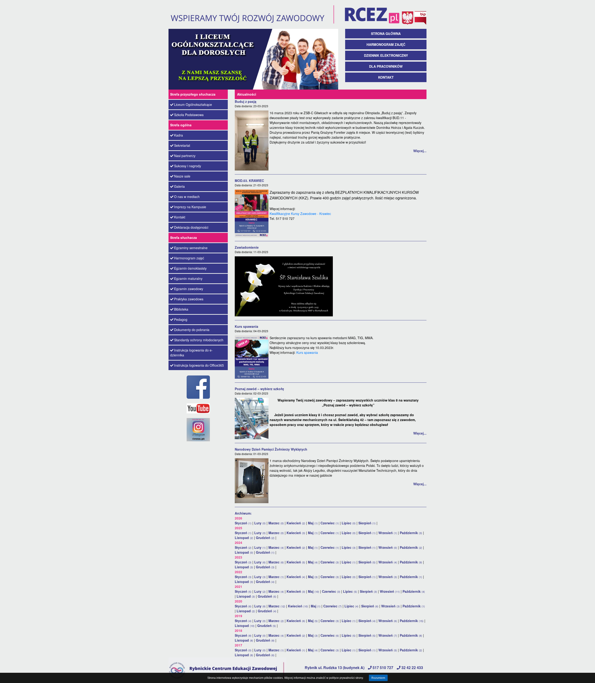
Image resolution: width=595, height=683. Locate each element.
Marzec (276, 523)
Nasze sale (182, 176)
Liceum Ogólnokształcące (193, 104)
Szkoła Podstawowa (189, 114)
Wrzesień (387, 532)
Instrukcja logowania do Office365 (199, 365)
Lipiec (349, 523)
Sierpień (367, 523)
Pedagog (180, 319)
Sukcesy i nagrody (187, 166)
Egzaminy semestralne (191, 247)
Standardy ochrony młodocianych (198, 340)
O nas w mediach (187, 196)
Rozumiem (378, 678)
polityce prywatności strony (346, 678)
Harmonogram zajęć (386, 44)
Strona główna (386, 33)
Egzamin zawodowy (188, 288)
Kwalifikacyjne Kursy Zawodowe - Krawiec (300, 213)
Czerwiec (330, 523)
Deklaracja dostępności (191, 227)
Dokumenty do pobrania (191, 329)
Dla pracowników (386, 66)
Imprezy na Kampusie (190, 206)
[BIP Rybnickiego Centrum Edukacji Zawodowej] (420, 14)
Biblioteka (181, 309)
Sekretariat (182, 145)
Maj (313, 523)
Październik (411, 532)
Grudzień (265, 537)
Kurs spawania (307, 352)
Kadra (178, 135)
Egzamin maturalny (188, 278)
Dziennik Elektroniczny (386, 55)
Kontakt (386, 77)
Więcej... (419, 150)
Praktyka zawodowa (188, 299)
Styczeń (243, 523)
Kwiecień (296, 523)
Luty (260, 523)
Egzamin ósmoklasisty (190, 268)
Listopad (244, 537)
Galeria (179, 186)
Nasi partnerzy (184, 155)
